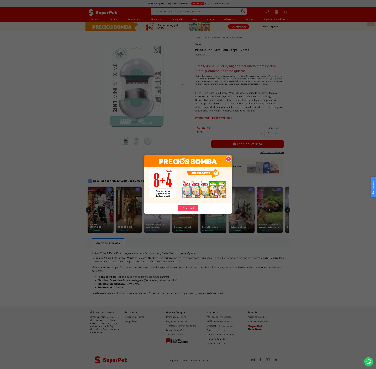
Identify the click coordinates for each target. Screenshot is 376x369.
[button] (368, 361)
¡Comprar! (188, 208)
